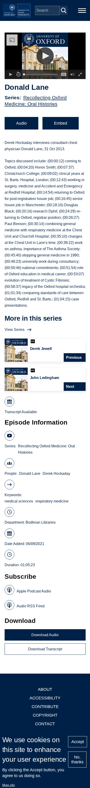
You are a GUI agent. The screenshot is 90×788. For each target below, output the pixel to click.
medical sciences (19, 501)
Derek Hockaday (56, 473)
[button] (45, 56)
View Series (14, 330)
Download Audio (45, 635)
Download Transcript (45, 649)
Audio (21, 123)
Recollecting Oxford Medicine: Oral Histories (46, 449)
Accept (77, 741)
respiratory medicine (52, 501)
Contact (45, 724)
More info (8, 785)
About (45, 689)
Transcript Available (21, 412)
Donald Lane (29, 473)
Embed (60, 123)
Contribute (45, 706)
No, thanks (77, 759)
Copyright (45, 715)
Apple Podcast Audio (34, 591)
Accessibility (45, 698)
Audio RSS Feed (31, 606)
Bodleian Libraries (41, 522)
